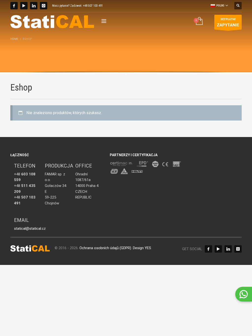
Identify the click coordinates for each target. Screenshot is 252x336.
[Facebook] (14, 5)
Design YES (142, 248)
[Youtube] (24, 5)
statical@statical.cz (30, 228)
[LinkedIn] (33, 5)
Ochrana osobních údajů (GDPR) (105, 248)
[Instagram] (43, 5)
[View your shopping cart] (199, 21)
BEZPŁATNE (228, 22)
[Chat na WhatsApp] (243, 294)
